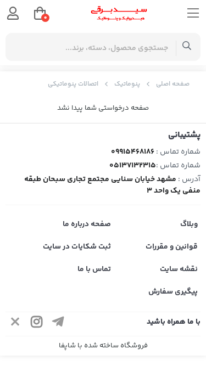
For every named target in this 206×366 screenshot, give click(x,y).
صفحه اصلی (173, 84)
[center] (187, 47)
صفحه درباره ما (87, 224)
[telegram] (58, 324)
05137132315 (132, 166)
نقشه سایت (179, 269)
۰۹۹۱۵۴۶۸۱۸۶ (132, 152)
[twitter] (15, 324)
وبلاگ (189, 224)
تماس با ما (94, 269)
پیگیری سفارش (173, 292)
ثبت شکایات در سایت (77, 247)
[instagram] (37, 324)
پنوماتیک (127, 84)
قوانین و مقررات (172, 247)
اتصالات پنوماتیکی (73, 84)
